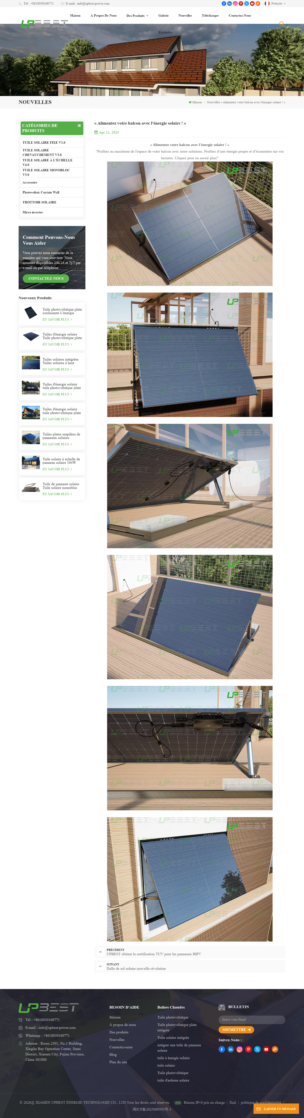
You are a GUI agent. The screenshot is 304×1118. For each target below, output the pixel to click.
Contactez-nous (240, 15)
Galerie (163, 15)
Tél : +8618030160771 (39, 3)
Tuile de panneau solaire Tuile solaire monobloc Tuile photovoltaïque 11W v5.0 (62, 485)
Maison (75, 15)
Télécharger (210, 15)
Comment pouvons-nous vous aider (49, 240)
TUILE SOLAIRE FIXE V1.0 (44, 143)
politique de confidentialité (261, 1102)
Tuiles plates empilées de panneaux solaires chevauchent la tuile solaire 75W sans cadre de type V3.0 (62, 436)
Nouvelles (185, 15)
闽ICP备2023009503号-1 (152, 1109)
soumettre (234, 1030)
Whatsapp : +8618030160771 (47, 1035)
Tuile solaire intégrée (173, 1037)
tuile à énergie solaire (173, 1058)
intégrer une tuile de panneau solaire (179, 1047)
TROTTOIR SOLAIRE (39, 202)
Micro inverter (33, 212)
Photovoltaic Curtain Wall (41, 192)
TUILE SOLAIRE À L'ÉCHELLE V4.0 (48, 162)
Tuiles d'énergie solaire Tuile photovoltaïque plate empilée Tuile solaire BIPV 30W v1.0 (62, 336)
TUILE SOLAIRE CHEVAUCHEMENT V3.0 (42, 152)
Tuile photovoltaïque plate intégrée (177, 1027)
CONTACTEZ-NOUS (46, 278)
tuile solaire (166, 1065)
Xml (232, 1102)
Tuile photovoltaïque (172, 1017)
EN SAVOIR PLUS (56, 319)
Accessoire (30, 182)
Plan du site (118, 1062)
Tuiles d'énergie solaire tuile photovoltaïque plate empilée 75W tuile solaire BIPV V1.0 (62, 410)
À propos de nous (104, 15)
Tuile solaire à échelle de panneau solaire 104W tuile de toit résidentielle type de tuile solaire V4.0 (62, 460)
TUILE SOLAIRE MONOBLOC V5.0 (46, 172)
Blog (113, 1054)
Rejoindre (165, 32)
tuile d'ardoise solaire (173, 1080)
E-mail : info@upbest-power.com (87, 3)
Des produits (136, 16)
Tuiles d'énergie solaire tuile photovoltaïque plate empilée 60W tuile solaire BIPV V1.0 (62, 386)
